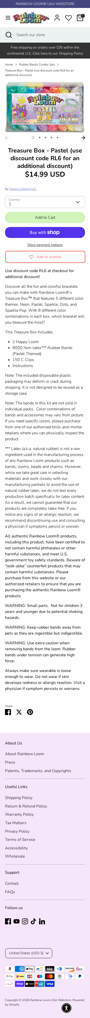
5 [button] (57, 137)
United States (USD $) (26, 953)
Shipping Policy (18, 797)
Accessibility (16, 848)
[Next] (83, 137)
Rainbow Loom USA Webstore (50, 1000)
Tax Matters (15, 823)
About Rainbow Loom (24, 754)
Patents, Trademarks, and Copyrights (38, 771)
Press (10, 762)
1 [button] (33, 137)
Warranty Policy (19, 814)
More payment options (45, 244)
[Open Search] (8, 35)
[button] (66, 1008)
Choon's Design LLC (22, 189)
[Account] (57, 15)
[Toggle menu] (5, 18)
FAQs (10, 892)
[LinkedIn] (42, 921)
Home (9, 65)
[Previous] (6, 137)
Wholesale (15, 856)
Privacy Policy (17, 831)
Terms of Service (20, 839)
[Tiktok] (33, 921)
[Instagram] (25, 921)
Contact (12, 883)
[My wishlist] (69, 17)
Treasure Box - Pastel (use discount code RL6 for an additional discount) (39, 73)
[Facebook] (8, 921)
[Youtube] (17, 921)
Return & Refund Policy (26, 806)
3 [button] (45, 137)
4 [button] (51, 137)
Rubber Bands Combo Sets (37, 65)
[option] (45, 107)
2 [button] (39, 137)
